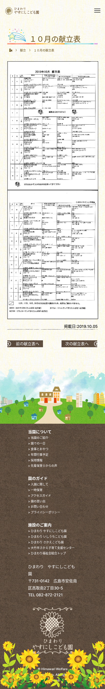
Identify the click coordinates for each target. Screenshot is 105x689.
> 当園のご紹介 (38, 438)
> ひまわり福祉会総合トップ (47, 553)
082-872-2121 (49, 594)
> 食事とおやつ (38, 449)
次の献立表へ (77, 343)
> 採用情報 (35, 460)
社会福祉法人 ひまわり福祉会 (31, 11)
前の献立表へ (27, 343)
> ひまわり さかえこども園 (46, 542)
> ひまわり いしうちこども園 (47, 536)
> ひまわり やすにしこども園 (47, 531)
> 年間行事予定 (38, 455)
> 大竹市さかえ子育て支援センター (51, 548)
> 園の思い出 (36, 501)
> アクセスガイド (39, 496)
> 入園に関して (38, 484)
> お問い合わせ (38, 507)
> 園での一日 (36, 443)
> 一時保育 (35, 490)
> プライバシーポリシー (44, 512)
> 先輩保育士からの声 (42, 466)
